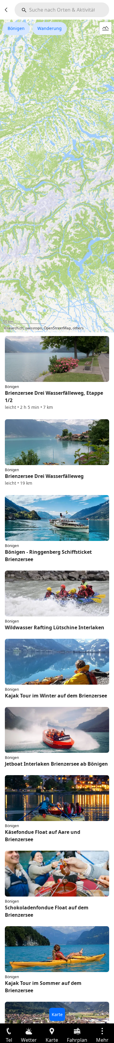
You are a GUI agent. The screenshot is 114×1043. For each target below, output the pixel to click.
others (78, 328)
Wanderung (49, 28)
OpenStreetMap (57, 328)
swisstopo (33, 328)
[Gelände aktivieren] (105, 28)
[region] (57, 176)
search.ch (15, 328)
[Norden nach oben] (86, 324)
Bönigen (16, 28)
